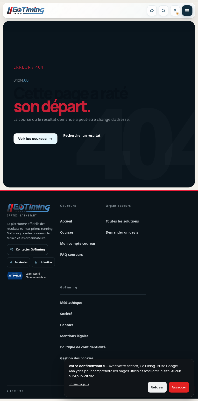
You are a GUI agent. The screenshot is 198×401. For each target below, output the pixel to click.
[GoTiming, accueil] (25, 10)
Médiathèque (71, 302)
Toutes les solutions (122, 221)
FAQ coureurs (71, 254)
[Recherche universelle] (163, 10)
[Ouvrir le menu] (187, 10)
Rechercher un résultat (81, 135)
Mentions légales (74, 336)
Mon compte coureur (77, 243)
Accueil (66, 221)
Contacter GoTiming (30, 249)
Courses (66, 232)
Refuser (157, 387)
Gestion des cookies (76, 358)
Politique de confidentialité (83, 347)
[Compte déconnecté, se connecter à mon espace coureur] (175, 10)
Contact (66, 324)
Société (66, 313)
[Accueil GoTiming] (152, 10)
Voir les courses (32, 138)
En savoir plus (79, 384)
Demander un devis (122, 232)
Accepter (179, 387)
